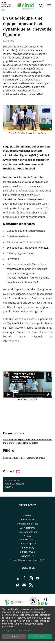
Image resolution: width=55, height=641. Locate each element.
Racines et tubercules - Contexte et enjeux (24, 458)
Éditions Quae (27, 551)
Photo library (27, 547)
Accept (39, 636)
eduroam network (27, 531)
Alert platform (27, 527)
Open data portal (27, 543)
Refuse (14, 636)
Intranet (27, 515)
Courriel (9, 487)
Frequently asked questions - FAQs (27, 560)
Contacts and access (27, 523)
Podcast (27, 536)
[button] (41, 6)
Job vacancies (27, 519)
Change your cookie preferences (18, 630)
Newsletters (27, 555)
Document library (28, 539)
